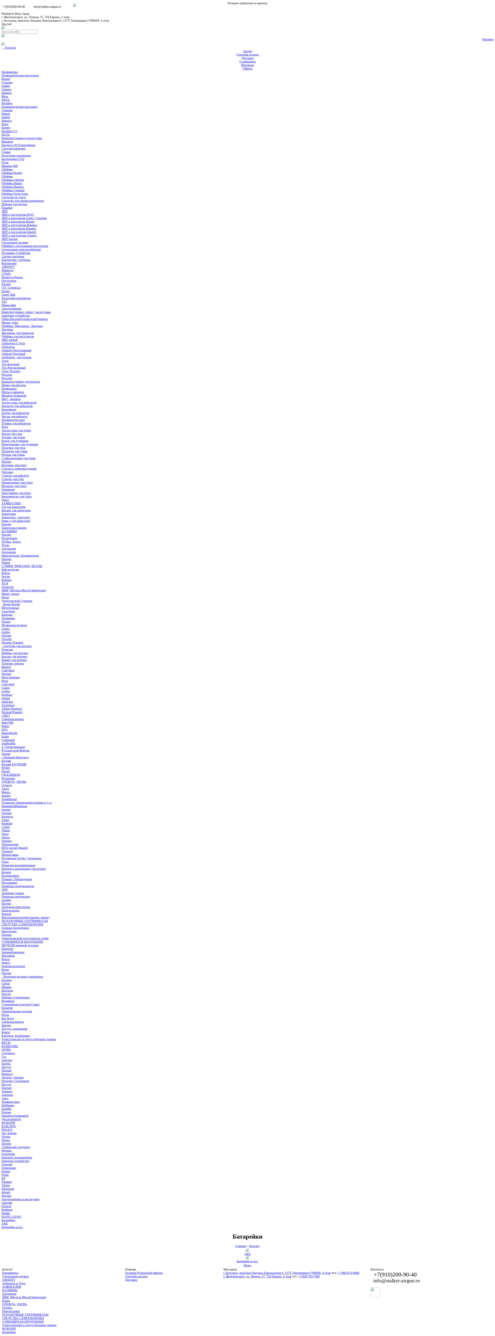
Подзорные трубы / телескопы (21, 858)
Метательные (10, 607)
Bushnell (7, 823)
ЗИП (5, 211)
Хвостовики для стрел (16, 493)
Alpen (5, 820)
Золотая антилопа (13, 966)
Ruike (5, 736)
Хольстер (8, 587)
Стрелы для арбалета (15, 475)
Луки (5, 360)
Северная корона (13, 719)
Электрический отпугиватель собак (25, 938)
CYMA (6, 273)
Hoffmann (8, 1105)
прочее (6, 809)
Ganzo (6, 628)
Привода (7, 270)
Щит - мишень (11, 399)
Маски (6, 792)
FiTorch (6, 1206)
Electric (6, 284)
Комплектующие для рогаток (21, 381)
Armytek (7, 1164)
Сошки (6, 152)
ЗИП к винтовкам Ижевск (19, 228)
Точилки (7, 649)
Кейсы (6, 573)
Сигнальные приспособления (21, 249)
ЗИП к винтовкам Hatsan (18, 221)
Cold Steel (8, 670)
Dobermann (9, 1168)
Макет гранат (10, 594)
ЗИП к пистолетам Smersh (19, 232)
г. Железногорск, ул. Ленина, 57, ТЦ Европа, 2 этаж (36, 17)
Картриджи (9, 263)
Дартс (5, 500)
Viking (6, 1185)
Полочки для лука (13, 447)
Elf (3, 1178)
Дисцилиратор (11, 1119)
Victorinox (8, 705)
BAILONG (9, 1126)
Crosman (7, 82)
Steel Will (7, 722)
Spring (6, 291)
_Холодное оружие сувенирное (22, 976)
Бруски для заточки (14, 656)
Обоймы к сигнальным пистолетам (25, 246)
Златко (6, 754)
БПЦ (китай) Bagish (15, 847)
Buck (5, 680)
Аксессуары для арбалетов (19, 402)
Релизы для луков (13, 454)
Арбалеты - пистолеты (16, 357)
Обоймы (7, 169)
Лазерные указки (13, 893)
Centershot (8, 740)
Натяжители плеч (13, 420)
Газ (4, 1056)
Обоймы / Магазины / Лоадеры (22, 326)
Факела (6, 914)
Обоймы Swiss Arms (15, 193)
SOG (5, 729)
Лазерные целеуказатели (18, 886)
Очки (5, 861)
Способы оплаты (136, 1276)
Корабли (7, 1008)
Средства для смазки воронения (23, 200)
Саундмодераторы (14, 148)
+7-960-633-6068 (348, 1273)
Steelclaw (7, 701)
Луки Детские (11, 371)
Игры (5, 969)
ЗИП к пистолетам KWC (18, 214)
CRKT (6, 715)
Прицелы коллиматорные (18, 865)
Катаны (7, 980)
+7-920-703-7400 (309, 1276)
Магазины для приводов (18, 333)
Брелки (6, 1025)
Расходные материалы (16, 155)
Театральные (10, 844)
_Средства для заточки (17, 646)
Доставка (131, 1279)
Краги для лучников (15, 440)
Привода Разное (12, 277)
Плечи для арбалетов (15, 413)
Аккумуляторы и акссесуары (20, 1199)
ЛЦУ (5, 889)
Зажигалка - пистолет (16, 517)
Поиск (6, 837)
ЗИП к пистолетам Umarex (19, 235)
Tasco (5, 834)
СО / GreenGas (11, 287)
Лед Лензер (9, 1133)
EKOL (6, 99)
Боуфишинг (9, 388)
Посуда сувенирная (14, 1028)
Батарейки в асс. (12, 1227)
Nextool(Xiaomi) (12, 712)
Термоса (7, 1091)
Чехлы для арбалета (14, 416)
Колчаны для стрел (14, 465)
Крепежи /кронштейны (17, 1157)
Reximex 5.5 (9, 131)
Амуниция (9, 552)
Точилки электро (13, 663)
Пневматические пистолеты (20, 75)
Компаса (7, 1074)
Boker (5, 726)
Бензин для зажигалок (16, 510)
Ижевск (7, 93)
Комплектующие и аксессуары (22, 138)
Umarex (6, 89)
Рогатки (7, 374)
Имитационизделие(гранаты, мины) (25, 917)
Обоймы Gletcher (13, 179)
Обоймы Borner (12, 173)
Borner (6, 79)
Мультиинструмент (14, 625)
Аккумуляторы (11, 308)
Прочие (7, 841)
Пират (6, 771)
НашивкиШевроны (14, 806)
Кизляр (6, 761)
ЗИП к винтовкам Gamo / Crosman (24, 218)
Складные (8, 611)
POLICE (7, 1129)
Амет (5, 1098)
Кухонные (8, 778)
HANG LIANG (11, 1216)
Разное (6, 621)
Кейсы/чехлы (10, 569)
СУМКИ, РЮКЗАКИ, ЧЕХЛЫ (22, 566)
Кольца (6, 872)
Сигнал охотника (13, 256)
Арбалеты (8, 346)
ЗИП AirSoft (10, 340)
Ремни (6, 562)
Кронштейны (10, 875)
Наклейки (8, 955)
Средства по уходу (14, 197)
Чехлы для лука (12, 433)
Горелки (7, 1060)
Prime (5, 1175)
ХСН (5, 583)
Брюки (6, 795)
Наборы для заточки (15, 653)
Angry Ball (8, 294)
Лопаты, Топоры (13, 1077)
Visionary (7, 851)
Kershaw (7, 694)
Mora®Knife (9, 733)
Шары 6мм (9, 305)
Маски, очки (10, 322)
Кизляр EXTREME (14, 764)
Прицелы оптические (16, 896)
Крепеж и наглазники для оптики (24, 868)
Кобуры (7, 580)
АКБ (5, 1223)
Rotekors (7, 1209)
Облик (6, 1136)
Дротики (7, 472)
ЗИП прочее (10, 239)
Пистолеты (9, 280)
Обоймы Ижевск (13, 186)
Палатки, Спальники (15, 1081)
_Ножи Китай (11, 604)
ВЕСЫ (6, 1042)
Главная (240, 1246)
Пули (5, 162)
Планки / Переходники (17, 879)
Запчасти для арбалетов (17, 406)
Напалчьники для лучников (20, 444)
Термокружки (11, 1101)
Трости (6, 994)
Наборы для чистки (14, 204)
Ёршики (7, 207)
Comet (6, 827)
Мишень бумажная (14, 395)
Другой (6, 24)
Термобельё (9, 799)
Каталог (254, 1246)
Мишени (7, 141)
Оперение (8, 489)
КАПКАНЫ (10, 1046)
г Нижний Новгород (15, 757)
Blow (5, 96)
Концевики (9, 409)
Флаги (6, 959)
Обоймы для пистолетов (18, 336)
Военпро (7, 948)
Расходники (9, 538)
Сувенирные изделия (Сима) (20, 1004)
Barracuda (8, 1188)
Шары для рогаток (14, 385)
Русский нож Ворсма (15, 750)
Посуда (6, 1067)
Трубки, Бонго (11, 541)
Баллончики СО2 (13, 159)
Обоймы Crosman (13, 190)
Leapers (6, 900)
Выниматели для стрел (17, 496)
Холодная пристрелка (16, 907)
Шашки (7, 987)
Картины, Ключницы (16, 1035)
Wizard (6, 1192)
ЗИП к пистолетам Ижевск (19, 225)
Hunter (6, 1213)
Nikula (6, 830)
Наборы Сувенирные (16, 997)
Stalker (6, 86)
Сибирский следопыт (16, 1147)
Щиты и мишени (13, 392)
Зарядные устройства (16, 315)
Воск (5, 427)
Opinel (6, 698)
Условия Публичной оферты (144, 1273)
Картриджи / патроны (16, 260)
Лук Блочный (11, 364)
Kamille (6, 1108)
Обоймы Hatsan (12, 183)
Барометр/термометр (15, 1115)
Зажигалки (9, 513)
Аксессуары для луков (16, 430)
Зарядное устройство (15, 1161)
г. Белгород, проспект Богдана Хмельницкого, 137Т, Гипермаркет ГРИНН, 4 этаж (55, 20)
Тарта (5, 788)
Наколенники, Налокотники (20, 555)
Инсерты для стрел (14, 486)
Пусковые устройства (16, 253)
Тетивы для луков (13, 437)
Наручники (9, 931)
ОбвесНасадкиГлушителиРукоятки (25, 319)
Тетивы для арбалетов (16, 423)
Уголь (5, 545)
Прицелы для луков (14, 451)
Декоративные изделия (17, 1011)
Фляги (6, 962)
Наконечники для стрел (17, 482)
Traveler (7, 639)
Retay (5, 124)
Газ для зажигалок (14, 507)
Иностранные (11, 677)
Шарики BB (10, 166)
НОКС (6, 767)
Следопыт (8, 1053)
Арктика (7, 1095)
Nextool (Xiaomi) (12, 642)
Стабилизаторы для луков (19, 458)
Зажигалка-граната (14, 527)
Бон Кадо (8, 1018)
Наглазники (9, 882)
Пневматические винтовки (19, 106)
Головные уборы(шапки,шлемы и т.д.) (27, 802)
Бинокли (7, 816)
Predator (7, 1181)
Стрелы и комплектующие (19, 468)
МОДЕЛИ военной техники (20, 945)
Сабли (6, 983)
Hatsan (6, 113)
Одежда (7, 785)
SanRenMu (8, 743)
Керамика (8, 1001)
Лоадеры (7, 329)
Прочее (6, 461)
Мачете (6, 667)
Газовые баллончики (15, 928)
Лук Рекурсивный (14, 367)
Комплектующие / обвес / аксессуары (26, 312)
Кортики (7, 990)
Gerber (6, 632)
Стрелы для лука (13, 479)
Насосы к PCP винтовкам (18, 145)
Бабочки (7, 614)
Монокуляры (10, 854)
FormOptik (8, 1154)
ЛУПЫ (6, 1049)
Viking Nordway (12, 708)
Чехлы (6, 576)
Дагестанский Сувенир (17, 600)
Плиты (6, 1063)
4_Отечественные (13, 747)
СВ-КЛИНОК (11, 774)
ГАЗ (4, 301)
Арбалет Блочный (13, 353)
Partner (6, 1171)
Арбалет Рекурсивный (16, 350)
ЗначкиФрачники (13, 952)
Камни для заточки (14, 660)
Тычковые (8, 618)
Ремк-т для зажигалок (16, 520)
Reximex (7, 103)
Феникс (7, 1150)
